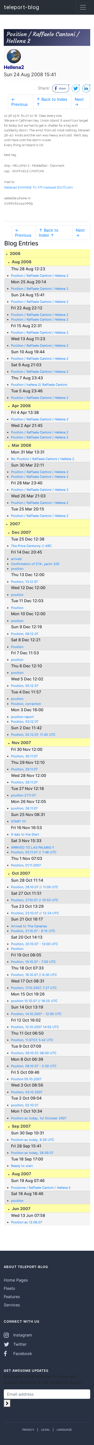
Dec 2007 (21, 532)
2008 (15, 253)
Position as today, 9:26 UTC (32, 1140)
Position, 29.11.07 (24, 769)
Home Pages (16, 1280)
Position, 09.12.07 (24, 634)
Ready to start (22, 1166)
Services (12, 1304)
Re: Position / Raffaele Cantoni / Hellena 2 (42, 459)
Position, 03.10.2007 (26, 1092)
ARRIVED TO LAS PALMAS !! (32, 847)
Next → (79, 102)
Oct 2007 (20, 873)
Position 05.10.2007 (26, 1079)
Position (17, 608)
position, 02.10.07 (24, 1105)
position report (22, 717)
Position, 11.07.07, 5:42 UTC (32, 1040)
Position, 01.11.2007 (26, 865)
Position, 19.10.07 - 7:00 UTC (33, 962)
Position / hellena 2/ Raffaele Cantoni (39, 385)
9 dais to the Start (25, 834)
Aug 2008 (21, 261)
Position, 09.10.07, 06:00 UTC (33, 1053)
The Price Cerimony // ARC (31, 546)
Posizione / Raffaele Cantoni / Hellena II (40, 1188)
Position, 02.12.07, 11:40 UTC (33, 735)
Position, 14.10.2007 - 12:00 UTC (36, 1014)
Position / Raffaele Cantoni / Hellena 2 (39, 276)
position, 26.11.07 (24, 808)
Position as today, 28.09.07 (32, 1153)
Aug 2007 (21, 1173)
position (17, 569)
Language (64, 1429)
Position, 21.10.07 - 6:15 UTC (33, 931)
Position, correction (26, 704)
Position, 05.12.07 (24, 686)
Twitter (19, 1344)
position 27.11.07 (23, 795)
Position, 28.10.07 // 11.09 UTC (34, 887)
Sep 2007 (21, 1126)
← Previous (19, 102)
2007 (14, 523)
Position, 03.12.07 (24, 722)
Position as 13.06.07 (26, 1222)
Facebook (22, 1353)
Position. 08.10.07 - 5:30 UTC (33, 1066)
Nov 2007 (21, 742)
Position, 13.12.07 (24, 582)
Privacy (28, 1429)
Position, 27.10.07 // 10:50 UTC (34, 900)
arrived (16, 559)
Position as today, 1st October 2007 (38, 1118)
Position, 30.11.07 (24, 756)
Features (12, 1296)
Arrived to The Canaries (29, 926)
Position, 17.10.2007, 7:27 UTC (34, 988)
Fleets (9, 1288)
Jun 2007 (21, 1208)
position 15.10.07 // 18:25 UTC (34, 1001)
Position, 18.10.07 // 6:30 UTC (34, 975)
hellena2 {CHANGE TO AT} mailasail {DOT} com (38, 187)
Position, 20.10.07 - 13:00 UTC (34, 944)
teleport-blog (21, 7)
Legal (45, 1429)
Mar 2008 (21, 445)
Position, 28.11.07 (24, 782)
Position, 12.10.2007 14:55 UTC (35, 1027)
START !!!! (18, 821)
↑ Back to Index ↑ (51, 102)
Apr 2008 (21, 405)
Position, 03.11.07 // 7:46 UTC (33, 852)
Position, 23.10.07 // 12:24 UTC (35, 913)
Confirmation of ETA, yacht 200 (35, 564)
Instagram (22, 1334)
